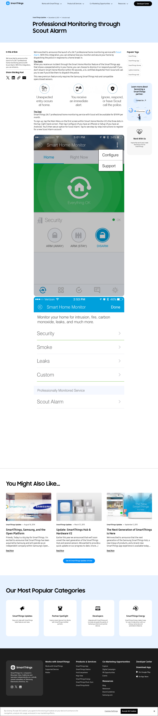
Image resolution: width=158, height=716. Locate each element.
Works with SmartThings (50, 4)
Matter (47, 673)
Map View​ (79, 676)
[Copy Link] (19, 77)
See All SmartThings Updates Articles (79, 561)
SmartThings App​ (82, 666)
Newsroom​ (106, 689)
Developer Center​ (144, 661)
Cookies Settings (111, 711)
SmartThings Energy (135, 616)
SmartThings (132, 56)
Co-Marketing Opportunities (100, 4)
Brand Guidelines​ (108, 692)
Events (104, 676)
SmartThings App (134, 61)
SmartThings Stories (135, 65)
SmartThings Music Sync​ (84, 682)
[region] (79, 711)
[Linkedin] (13, 77)
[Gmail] (24, 77)
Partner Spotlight (60, 616)
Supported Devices (52, 669)
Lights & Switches (134, 70)
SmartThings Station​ (83, 669)
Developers (98, 616)
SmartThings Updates (39, 17)
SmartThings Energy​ (83, 679)
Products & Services (74, 4)
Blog (104, 686)
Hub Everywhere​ (82, 673)
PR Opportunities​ (108, 673)
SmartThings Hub (134, 75)
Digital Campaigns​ (108, 669)
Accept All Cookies (129, 711)
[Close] (154, 711)
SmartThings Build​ (82, 685)
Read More (10, 551)
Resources (121, 4)
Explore (105, 666)
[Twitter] (8, 77)
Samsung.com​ (107, 695)
